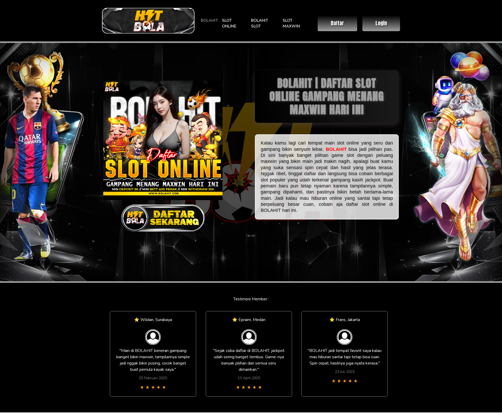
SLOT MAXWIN (291, 23)
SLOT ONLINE (229, 23)
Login (381, 23)
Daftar (337, 23)
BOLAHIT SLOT (259, 23)
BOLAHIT (209, 20)
